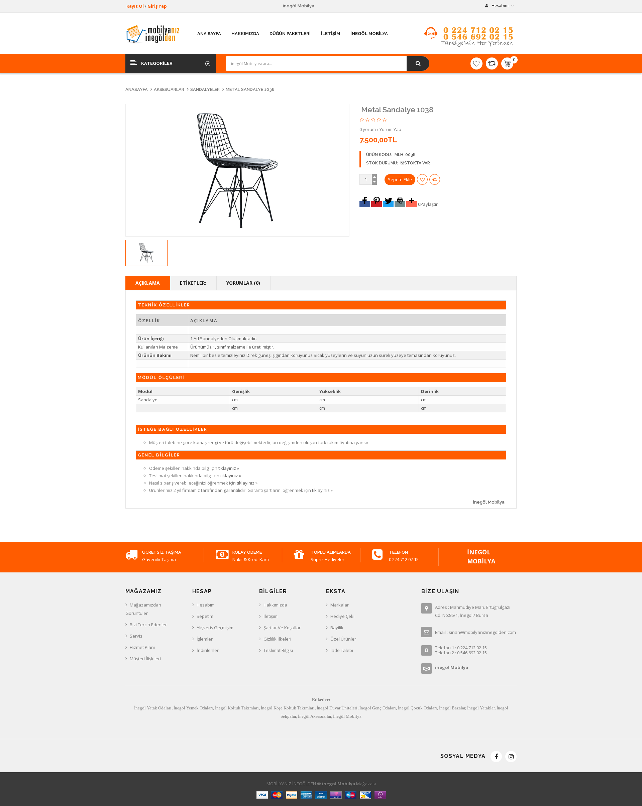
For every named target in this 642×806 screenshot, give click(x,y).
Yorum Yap (390, 129)
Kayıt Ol (135, 6)
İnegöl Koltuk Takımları (237, 707)
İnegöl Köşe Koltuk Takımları (288, 707)
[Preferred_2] (376, 204)
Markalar (339, 605)
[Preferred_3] (388, 204)
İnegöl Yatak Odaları (153, 707)
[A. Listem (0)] (476, 63)
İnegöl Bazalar (452, 707)
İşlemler (205, 639)
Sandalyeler (205, 89)
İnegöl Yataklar (481, 707)
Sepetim (205, 616)
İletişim (270, 616)
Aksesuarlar (169, 89)
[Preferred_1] (364, 204)
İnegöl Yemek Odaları (193, 707)
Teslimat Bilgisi (278, 650)
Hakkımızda (275, 605)
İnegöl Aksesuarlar (314, 716)
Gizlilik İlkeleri (277, 639)
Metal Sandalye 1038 (250, 89)
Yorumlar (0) (243, 283)
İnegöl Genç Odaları (377, 707)
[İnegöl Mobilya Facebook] (496, 756)
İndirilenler (208, 650)
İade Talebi (341, 650)
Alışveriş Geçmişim (215, 628)
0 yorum (367, 129)
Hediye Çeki (342, 616)
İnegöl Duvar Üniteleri (337, 707)
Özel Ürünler (343, 639)
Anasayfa (136, 89)
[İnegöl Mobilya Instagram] (511, 756)
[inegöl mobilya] (153, 34)
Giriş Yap (157, 6)
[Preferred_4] (400, 204)
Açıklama (147, 283)
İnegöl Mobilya (347, 716)
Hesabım (206, 605)
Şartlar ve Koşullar (282, 628)
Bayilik (336, 628)
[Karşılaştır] (492, 63)
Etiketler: (193, 283)
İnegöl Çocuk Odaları (417, 707)
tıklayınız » (228, 468)
